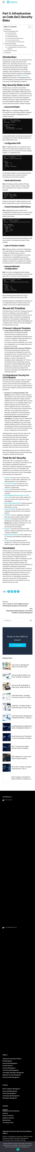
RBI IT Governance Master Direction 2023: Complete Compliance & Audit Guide (20, 748)
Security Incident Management (11, 1077)
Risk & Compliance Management (11, 1088)
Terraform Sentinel (11, 483)
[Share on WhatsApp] (18, 591)
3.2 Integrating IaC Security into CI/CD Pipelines (16, 48)
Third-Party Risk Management (11, 1070)
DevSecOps (24, 75)
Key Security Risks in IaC (11, 31)
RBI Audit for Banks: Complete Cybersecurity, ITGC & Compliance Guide (21, 768)
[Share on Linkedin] (15, 591)
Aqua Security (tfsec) (11, 534)
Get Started (17, 645)
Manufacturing (7, 1120)
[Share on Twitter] (11, 591)
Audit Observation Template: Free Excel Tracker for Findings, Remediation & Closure (22, 697)
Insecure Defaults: (11, 33)
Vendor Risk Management (9, 1093)
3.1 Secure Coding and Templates (15, 45)
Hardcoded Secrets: (12, 36)
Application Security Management (12, 1075)
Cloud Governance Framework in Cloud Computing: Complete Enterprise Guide (22, 738)
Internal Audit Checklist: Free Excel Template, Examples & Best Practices (21, 677)
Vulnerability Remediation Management (13, 1072)
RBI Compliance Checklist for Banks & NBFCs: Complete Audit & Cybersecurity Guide (22, 779)
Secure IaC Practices (10, 43)
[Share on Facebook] (8, 591)
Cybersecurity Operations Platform (12, 1058)
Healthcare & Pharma (8, 1118)
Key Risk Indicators (8, 1065)
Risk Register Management (10, 1098)
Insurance (5, 1113)
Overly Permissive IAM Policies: (15, 38)
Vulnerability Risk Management (11, 1095)
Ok (18, 1149)
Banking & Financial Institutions (11, 1111)
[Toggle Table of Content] (29, 27)
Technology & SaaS (8, 1122)
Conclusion (8, 52)
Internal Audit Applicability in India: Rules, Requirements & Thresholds (21, 687)
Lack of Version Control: (13, 40)
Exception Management (9, 1068)
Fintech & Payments (8, 1115)
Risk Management (7, 1061)
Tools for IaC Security (11, 50)
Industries (5, 1109)
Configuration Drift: (12, 34)
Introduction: (7, 29)
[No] (33, 1147)
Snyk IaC (7, 519)
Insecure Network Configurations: (15, 41)
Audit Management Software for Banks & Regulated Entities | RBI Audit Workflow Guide (22, 728)
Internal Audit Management (10, 1063)
